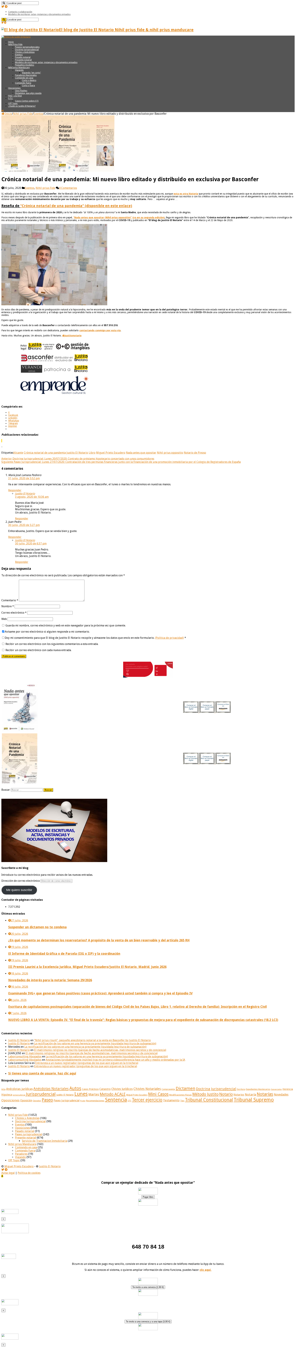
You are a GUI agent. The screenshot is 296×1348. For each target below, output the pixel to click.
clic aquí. (205, 1270)
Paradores (21, 1154)
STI (129, 1100)
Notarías (265, 1094)
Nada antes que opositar (141, 452)
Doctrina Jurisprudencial (27, 49)
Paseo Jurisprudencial (66, 1100)
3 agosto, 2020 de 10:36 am (32, 496)
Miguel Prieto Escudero (110, 452)
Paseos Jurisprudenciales (27, 47)
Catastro (105, 1089)
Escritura (241, 1089)
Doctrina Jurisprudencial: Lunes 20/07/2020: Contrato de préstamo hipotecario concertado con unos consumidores (77, 458)
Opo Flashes (21, 90)
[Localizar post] (3, 3)
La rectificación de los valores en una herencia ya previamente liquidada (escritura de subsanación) (95, 1043)
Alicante (18, 452)
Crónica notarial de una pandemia (45, 452)
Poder (82, 1101)
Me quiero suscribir (19, 890)
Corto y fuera (28, 85)
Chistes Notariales (147, 1089)
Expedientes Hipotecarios (258, 1089)
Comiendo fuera (23, 83)
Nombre (7, 606)
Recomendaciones (95, 1100)
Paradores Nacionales (26, 75)
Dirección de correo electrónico (21, 880)
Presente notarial (23, 60)
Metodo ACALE (113, 1094)
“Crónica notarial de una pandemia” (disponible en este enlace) (76, 206)
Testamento (171, 1100)
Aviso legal (8, 1172)
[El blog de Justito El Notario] (16, 37)
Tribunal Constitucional (209, 1099)
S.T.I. (10, 98)
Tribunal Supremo (254, 1100)
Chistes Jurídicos (122, 1089)
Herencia (287, 1089)
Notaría (250, 1094)
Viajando (19, 70)
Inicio (11, 42)
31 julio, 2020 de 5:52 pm (24, 478)
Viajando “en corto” (31, 72)
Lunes (81, 1094)
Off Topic (13, 103)
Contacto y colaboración (20, 11)
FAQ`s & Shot (15, 95)
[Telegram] (6, 6)
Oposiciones (14, 88)
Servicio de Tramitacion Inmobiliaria (44, 1140)
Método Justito (205, 1094)
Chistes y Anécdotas (25, 52)
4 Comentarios (68, 188)
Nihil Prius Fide (15, 44)
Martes (93, 1094)
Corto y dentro (29, 80)
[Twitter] (2, 6)
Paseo (47, 1099)
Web (4, 619)
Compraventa (168, 1089)
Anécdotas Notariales (51, 1089)
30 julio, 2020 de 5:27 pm (24, 525)
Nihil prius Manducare (19, 67)
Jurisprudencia (19, 1095)
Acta (3, 1089)
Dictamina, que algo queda (28, 93)
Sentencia (116, 1100)
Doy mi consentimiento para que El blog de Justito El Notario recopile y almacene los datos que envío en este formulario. (95, 637)
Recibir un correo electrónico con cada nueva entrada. (38, 650)
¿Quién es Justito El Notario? (22, 106)
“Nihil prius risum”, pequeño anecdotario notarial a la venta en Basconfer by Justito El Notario (92, 1040)
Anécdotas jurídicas (19, 1089)
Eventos (19, 54)
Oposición (26, 1100)
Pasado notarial (22, 57)
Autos (75, 1088)
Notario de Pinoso (195, 452)
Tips (182, 1101)
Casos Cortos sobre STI (27, 101)
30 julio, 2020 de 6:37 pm (31, 543)
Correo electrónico (14, 612)
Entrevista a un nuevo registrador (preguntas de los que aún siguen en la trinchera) (86, 1063)
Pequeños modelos (24, 65)
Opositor (37, 1101)
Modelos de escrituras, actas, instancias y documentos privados (39, 14)
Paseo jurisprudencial (28, 1134)
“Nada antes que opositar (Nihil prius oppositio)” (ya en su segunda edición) (119, 217)
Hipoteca (6, 1094)
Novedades (281, 1094)
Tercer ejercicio (147, 1099)
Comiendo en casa (24, 77)
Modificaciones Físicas (180, 1095)
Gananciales (276, 1089)
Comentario (9, 600)
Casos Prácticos (90, 1089)
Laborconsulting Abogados (24, 1056)
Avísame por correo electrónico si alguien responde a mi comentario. (47, 631)
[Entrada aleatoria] (2, 111)
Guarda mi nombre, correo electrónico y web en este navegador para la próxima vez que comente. (65, 625)
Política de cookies (29, 1172)
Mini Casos (158, 1094)
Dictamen (185, 1088)
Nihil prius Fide (23, 113)
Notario (226, 1094)
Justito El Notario (77, 452)
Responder (14, 490)
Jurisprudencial (41, 1094)
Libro (92, 452)
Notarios (238, 1094)
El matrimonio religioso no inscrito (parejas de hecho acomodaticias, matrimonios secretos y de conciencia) (100, 1050)
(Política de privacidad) (169, 637)
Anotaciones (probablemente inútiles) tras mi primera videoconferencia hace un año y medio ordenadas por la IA (115, 1059)
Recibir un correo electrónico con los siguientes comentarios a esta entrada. (51, 644)
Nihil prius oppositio (170, 452)
